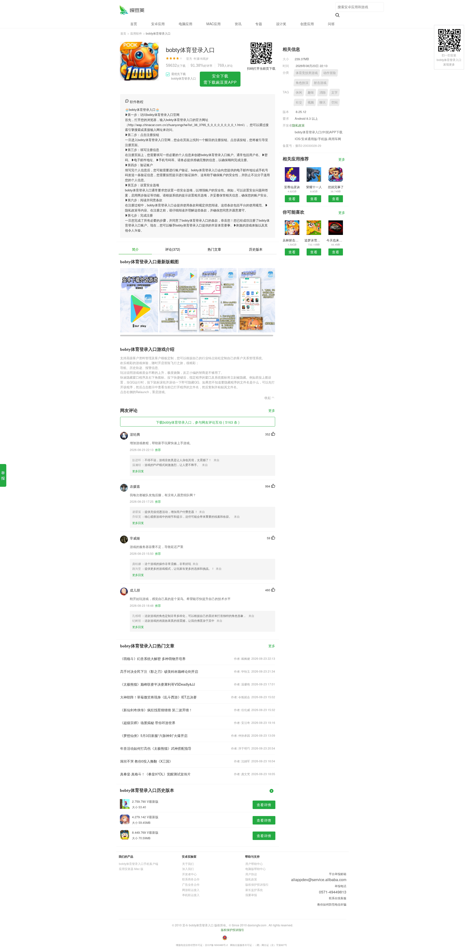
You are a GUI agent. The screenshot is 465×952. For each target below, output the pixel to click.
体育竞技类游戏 (307, 72)
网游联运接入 (191, 890)
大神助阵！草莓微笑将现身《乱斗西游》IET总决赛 (158, 697)
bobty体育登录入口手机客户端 (138, 864)
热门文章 (214, 249)
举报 (3, 475)
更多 (271, 410)
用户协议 (251, 874)
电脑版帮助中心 (255, 869)
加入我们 (188, 869)
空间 (334, 102)
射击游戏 (320, 82)
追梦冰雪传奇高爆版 (313, 240)
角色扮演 (302, 82)
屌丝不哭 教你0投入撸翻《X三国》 (146, 761)
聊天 (322, 102)
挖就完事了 (336, 187)
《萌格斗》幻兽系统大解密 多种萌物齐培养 (153, 658)
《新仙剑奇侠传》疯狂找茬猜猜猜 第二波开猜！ (156, 709)
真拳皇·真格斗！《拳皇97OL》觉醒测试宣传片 (155, 774)
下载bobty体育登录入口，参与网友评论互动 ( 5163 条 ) (198, 422)
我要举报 (251, 895)
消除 (322, 92)
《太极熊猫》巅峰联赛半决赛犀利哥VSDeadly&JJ (157, 684)
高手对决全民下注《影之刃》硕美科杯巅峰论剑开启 (159, 671)
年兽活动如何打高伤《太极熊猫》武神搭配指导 (155, 748)
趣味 (311, 92)
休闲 (299, 92)
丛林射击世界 (292, 240)
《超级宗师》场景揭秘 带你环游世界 (147, 722)
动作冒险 (329, 72)
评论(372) (172, 249)
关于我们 (188, 864)
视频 (311, 102)
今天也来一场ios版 (335, 240)
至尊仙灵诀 (292, 187)
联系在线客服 (337, 898)
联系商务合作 (191, 879)
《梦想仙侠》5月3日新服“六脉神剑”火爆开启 (153, 735)
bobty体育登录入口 (131, 10)
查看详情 (264, 804)
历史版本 (256, 249)
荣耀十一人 (314, 187)
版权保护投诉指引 (257, 884)
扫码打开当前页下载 (261, 68)
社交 (299, 102)
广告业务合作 (191, 884)
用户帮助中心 (254, 864)
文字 (334, 92)
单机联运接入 (191, 895)
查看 (292, 198)
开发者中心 (189, 874)
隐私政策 (298, 125)
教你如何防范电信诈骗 (331, 904)
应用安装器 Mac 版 (131, 869)
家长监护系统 (254, 890)
